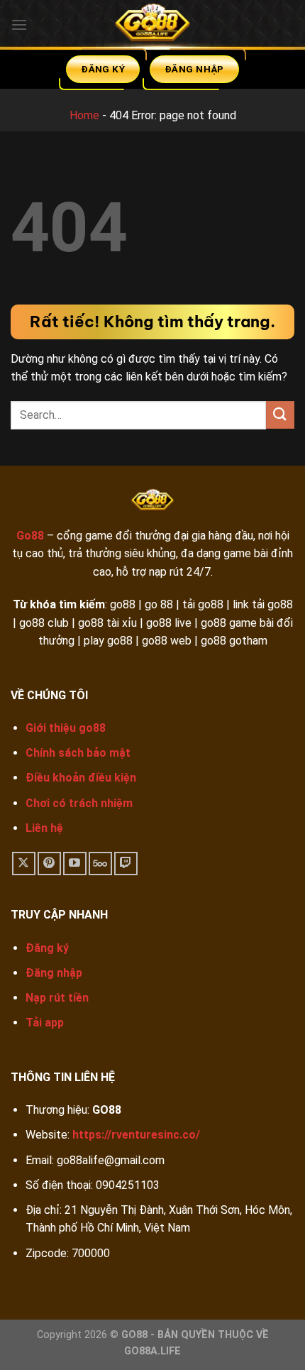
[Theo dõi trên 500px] (100, 863)
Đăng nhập (54, 973)
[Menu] (19, 24)
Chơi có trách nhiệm (79, 803)
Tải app (45, 1022)
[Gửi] (280, 415)
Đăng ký (47, 948)
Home (84, 115)
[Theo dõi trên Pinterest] (49, 863)
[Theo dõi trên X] (23, 863)
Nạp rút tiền (57, 997)
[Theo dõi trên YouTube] (75, 863)
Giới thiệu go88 (66, 728)
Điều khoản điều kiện (81, 777)
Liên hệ (44, 828)
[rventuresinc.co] (152, 25)
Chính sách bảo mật (78, 753)
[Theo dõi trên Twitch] (126, 863)
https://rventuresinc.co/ (136, 1134)
